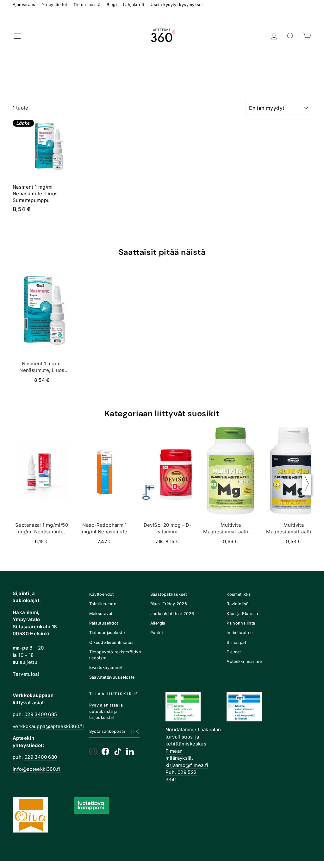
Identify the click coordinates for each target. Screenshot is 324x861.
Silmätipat (236, 642)
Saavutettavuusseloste (112, 677)
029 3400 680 (40, 757)
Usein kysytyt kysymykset (177, 4)
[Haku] (290, 36)
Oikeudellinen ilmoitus (111, 642)
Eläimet (234, 652)
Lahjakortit (133, 4)
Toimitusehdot (103, 603)
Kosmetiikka (239, 594)
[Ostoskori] (307, 36)
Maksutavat (101, 613)
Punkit (156, 632)
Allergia (157, 623)
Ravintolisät (238, 603)
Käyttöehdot (101, 594)
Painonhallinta (241, 623)
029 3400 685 (40, 714)
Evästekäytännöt (106, 667)
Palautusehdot (103, 623)
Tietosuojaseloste (107, 632)
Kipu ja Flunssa (242, 613)
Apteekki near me (244, 661)
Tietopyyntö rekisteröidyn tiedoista (115, 655)
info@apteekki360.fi (36, 769)
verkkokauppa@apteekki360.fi (48, 726)
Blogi (112, 4)
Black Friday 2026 (168, 603)
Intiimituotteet (240, 632)
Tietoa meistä (86, 4)
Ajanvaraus (24, 4)
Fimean (174, 751)
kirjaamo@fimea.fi (186, 765)
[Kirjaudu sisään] (274, 36)
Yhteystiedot (54, 4)
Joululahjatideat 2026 (172, 613)
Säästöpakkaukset (168, 594)
